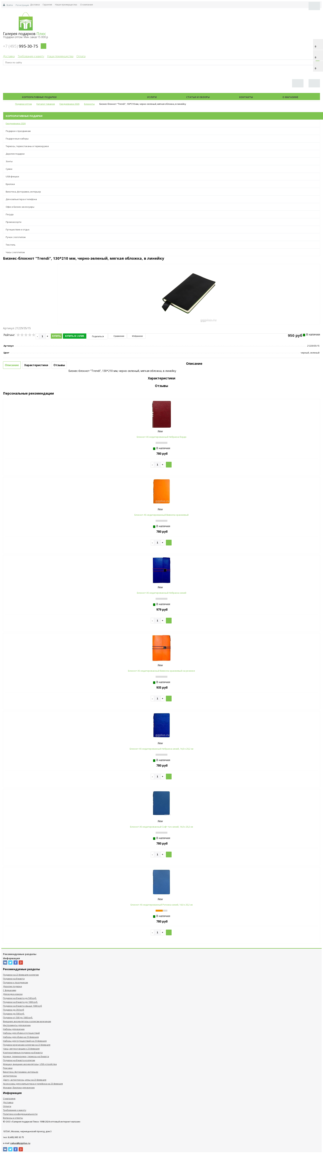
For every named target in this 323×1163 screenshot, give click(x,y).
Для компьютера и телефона (21, 199)
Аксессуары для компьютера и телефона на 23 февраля (33, 1083)
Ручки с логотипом (16, 237)
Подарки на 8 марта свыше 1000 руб (22, 1005)
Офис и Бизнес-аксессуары (20, 206)
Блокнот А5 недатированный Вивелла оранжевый (161, 514)
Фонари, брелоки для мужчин (19, 1087)
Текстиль (10, 244)
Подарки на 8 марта (14, 978)
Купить (56, 336)
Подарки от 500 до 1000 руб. (18, 1017)
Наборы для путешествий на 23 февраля (25, 1040)
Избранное (137, 336)
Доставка (35, 4)
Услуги (152, 97)
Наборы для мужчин (14, 1029)
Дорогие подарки (15, 153)
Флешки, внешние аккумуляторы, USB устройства (30, 1064)
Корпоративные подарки (39, 97)
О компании (86, 4)
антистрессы (10, 1075)
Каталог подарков (102, 97)
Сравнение (118, 336)
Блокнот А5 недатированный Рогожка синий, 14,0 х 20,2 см (162, 904)
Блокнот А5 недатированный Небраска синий (161, 592)
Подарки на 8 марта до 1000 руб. (20, 1002)
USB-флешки (12, 176)
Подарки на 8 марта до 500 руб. (20, 998)
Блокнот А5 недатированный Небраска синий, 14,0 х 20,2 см (161, 748)
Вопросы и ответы (13, 1117)
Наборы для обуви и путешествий (21, 1033)
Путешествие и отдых (17, 229)
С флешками (9, 990)
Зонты (9, 161)
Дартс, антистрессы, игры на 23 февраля (24, 1079)
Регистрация (22, 5)
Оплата (80, 56)
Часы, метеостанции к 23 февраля (21, 1048)
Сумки (9, 168)
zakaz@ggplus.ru (20, 1143)
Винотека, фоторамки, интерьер (23, 191)
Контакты (246, 97)
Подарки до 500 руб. (14, 1013)
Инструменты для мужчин (17, 1025)
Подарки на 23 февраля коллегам (21, 974)
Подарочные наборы (17, 138)
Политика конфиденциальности (20, 1114)
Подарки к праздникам (18, 131)
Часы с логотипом (15, 252)
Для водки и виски (13, 994)
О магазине (290, 97)
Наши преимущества (66, 4)
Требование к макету (31, 56)
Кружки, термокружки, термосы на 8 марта (26, 1056)
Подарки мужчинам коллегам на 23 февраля (26, 1044)
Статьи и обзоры (198, 97)
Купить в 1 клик (74, 336)
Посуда (9, 214)
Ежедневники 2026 (16, 123)
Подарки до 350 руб (13, 1009)
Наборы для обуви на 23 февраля (21, 1037)
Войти (10, 5)
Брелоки (10, 184)
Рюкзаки (7, 1068)
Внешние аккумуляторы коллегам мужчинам (27, 1021)
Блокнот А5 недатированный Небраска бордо (161, 436)
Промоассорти (13, 221)
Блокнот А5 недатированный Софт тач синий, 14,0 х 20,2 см (161, 826)
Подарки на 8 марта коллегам (19, 1060)
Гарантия (47, 4)
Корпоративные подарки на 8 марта (23, 1052)
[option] (189, 308)
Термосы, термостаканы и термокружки (27, 146)
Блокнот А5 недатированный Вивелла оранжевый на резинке (161, 670)
